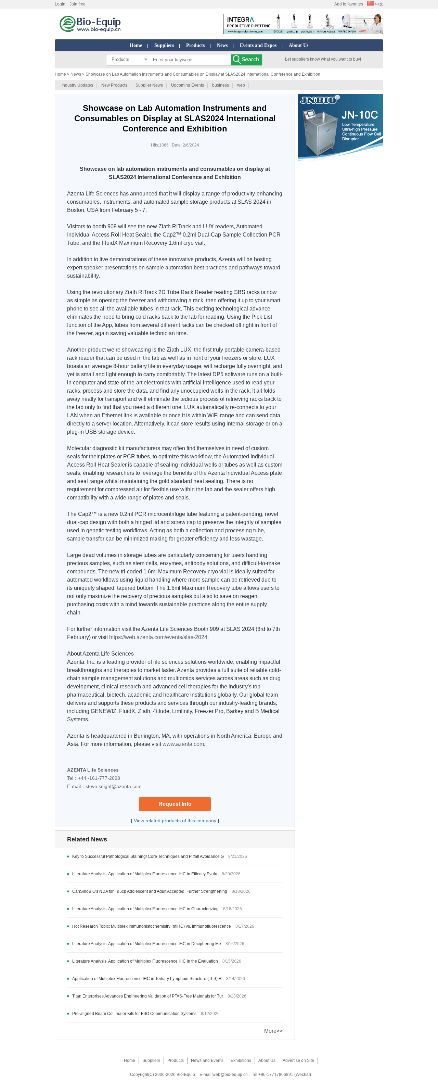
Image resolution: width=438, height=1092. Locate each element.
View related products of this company (175, 820)
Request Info (175, 804)
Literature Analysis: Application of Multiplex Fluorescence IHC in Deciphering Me (146, 943)
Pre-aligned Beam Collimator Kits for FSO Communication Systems (134, 1013)
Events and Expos (258, 45)
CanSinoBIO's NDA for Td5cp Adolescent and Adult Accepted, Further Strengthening (150, 891)
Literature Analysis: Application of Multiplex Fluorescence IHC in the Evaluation (145, 961)
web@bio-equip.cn (230, 1074)
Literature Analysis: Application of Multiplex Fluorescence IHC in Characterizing (145, 908)
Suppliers (164, 45)
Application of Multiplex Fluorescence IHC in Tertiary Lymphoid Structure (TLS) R (147, 978)
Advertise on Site (298, 1060)
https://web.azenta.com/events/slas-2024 (158, 637)
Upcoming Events (187, 85)
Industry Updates (77, 85)
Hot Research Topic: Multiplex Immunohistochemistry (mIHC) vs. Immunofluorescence (151, 926)
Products (195, 45)
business (220, 85)
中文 (378, 4)
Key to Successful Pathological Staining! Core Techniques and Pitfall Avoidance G (148, 856)
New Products (114, 85)
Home (136, 45)
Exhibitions (241, 1060)
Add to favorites (348, 4)
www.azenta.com (183, 744)
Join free (77, 4)
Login (60, 4)
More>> (273, 1031)
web (241, 85)
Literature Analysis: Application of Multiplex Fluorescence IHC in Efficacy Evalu (144, 874)
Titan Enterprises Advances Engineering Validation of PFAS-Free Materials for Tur (147, 996)
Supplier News (149, 85)
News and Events (207, 1060)
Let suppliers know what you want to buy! (323, 59)
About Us (298, 45)
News (222, 45)
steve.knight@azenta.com (114, 786)
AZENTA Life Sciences (93, 770)
